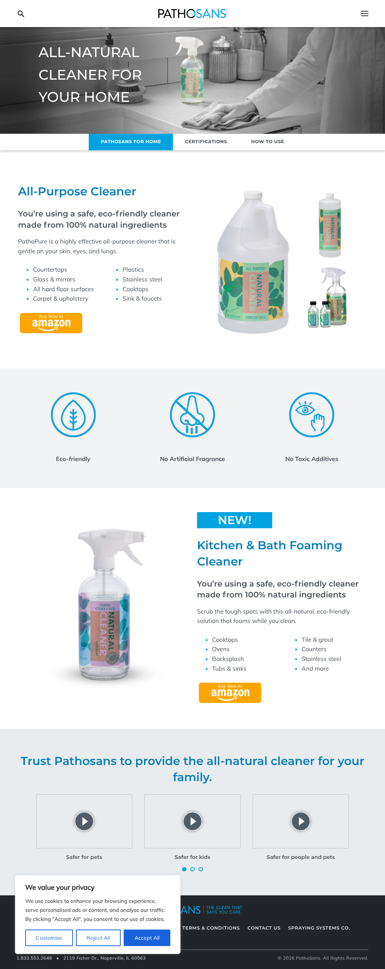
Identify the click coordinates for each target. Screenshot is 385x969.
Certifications (206, 142)
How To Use (267, 142)
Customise (49, 937)
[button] (184, 869)
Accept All (147, 937)
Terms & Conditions (211, 928)
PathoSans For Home (131, 142)
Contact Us (263, 928)
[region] (97, 914)
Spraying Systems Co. (319, 928)
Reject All (98, 937)
